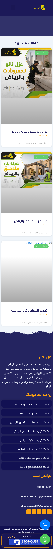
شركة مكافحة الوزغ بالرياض (34, 466)
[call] (45, 524)
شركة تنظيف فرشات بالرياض (33, 449)
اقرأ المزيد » (43, 135)
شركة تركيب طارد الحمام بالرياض (31, 431)
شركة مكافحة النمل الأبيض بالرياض (29, 422)
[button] (13, 7)
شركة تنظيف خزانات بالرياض (34, 413)
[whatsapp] (45, 539)
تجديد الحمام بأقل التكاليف (29, 310)
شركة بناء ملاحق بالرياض (30, 221)
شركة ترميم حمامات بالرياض (33, 458)
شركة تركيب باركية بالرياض (34, 440)
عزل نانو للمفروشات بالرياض (29, 131)
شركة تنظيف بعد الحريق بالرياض (31, 404)
